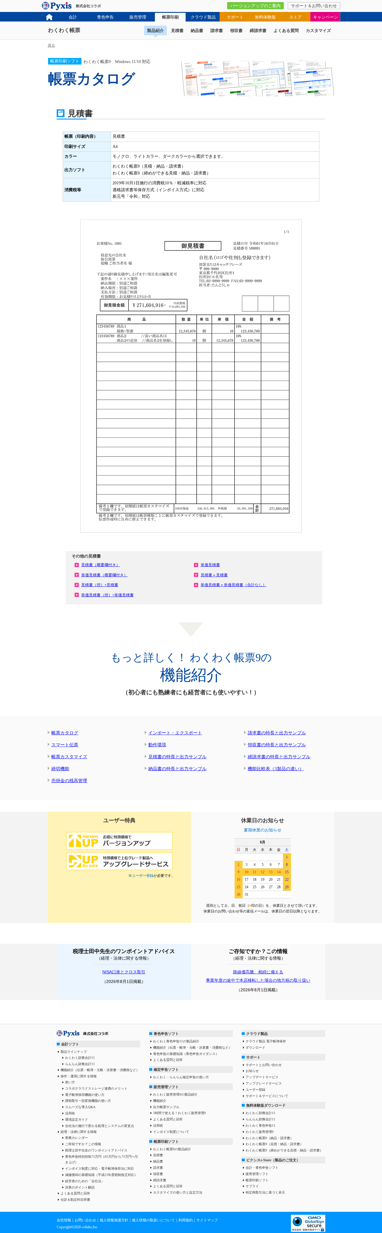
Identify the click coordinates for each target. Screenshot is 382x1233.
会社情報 (64, 1220)
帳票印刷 (170, 17)
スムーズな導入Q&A (80, 1107)
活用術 (70, 1113)
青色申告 (105, 17)
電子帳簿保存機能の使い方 (84, 1094)
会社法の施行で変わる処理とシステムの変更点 (99, 1126)
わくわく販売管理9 (260, 1132)
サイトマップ (207, 1220)
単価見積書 (210, 565)
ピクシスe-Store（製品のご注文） (273, 1160)
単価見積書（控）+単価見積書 (107, 595)
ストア (295, 17)
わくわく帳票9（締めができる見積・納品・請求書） (284, 1150)
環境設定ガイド (76, 1119)
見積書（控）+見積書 (99, 585)
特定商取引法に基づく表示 (265, 1192)
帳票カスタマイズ (69, 756)
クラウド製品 (203, 17)
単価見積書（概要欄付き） (104, 575)
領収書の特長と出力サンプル (277, 744)
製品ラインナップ (74, 1051)
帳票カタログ (64, 732)
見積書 (177, 30)
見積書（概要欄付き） (100, 565)
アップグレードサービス (264, 1083)
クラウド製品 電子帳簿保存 (266, 1041)
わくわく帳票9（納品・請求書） (269, 1138)
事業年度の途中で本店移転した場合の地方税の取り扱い (258, 980)
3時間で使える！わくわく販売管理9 (179, 1113)
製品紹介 (155, 30)
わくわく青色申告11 (260, 1125)
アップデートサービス (262, 1077)
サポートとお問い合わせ (264, 1065)
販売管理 (138, 17)
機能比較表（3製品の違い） (276, 768)
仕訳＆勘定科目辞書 (75, 1199)
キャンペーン (325, 17)
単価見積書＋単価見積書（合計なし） (234, 585)
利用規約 (185, 1220)
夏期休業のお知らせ (262, 830)
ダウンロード (255, 1047)
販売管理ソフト (166, 1087)
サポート (235, 17)
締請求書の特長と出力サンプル (279, 756)
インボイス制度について (171, 1132)
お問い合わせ (85, 1220)
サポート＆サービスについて (267, 1096)
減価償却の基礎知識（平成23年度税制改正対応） (101, 1175)
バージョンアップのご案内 (255, 6)
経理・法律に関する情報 (79, 1132)
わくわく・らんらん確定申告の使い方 (181, 1077)
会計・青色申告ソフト (262, 1167)
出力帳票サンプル (166, 1107)
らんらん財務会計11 (80, 1064)
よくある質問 (286, 30)
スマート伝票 (64, 744)
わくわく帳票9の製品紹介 (172, 1149)
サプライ (252, 1186)
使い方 (70, 1082)
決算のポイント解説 (80, 1187)
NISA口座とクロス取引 (123, 971)
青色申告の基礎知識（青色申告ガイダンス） (186, 1054)
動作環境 (157, 744)
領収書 (236, 30)
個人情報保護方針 (114, 1220)
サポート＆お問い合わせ (314, 6)
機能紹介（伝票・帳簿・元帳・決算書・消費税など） (100, 1070)
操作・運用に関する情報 (79, 1076)
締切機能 (60, 768)
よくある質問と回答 (75, 1193)
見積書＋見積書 (214, 575)
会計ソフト (70, 1044)
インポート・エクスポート (175, 732)
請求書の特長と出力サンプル (277, 732)
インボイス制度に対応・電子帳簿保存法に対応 (99, 1168)
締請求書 (258, 30)
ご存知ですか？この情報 (83, 1144)
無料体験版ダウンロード (266, 1105)
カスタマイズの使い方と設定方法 (177, 1192)
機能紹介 (159, 1100)
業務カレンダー (76, 1137)
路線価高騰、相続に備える (258, 971)
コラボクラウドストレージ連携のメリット (96, 1088)
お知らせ (252, 1071)
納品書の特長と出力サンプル (177, 768)
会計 (73, 17)
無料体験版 (265, 17)
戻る (51, 45)
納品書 (197, 30)
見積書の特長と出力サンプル (177, 756)
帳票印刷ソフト (166, 1141)
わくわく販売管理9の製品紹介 (175, 1094)
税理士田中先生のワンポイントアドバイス (96, 1150)
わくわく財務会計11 (80, 1057)
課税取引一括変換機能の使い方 (88, 1100)
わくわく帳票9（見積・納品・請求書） (274, 1144)
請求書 (216, 30)
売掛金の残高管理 (69, 780)
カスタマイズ (318, 30)
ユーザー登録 (142, 876)
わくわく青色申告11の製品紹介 (176, 1041)
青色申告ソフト (166, 1034)
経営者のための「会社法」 (84, 1181)
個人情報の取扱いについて (153, 1220)
